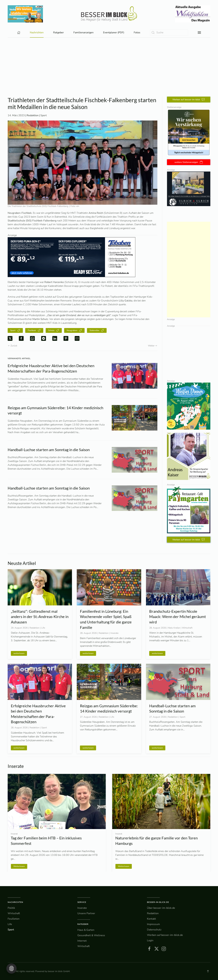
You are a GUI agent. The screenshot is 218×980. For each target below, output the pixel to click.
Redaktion (153, 913)
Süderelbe (94, 330)
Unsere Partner (86, 913)
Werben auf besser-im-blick (186, 99)
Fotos (137, 32)
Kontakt (151, 919)
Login (150, 940)
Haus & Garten (85, 930)
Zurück (14, 345)
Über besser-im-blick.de (161, 908)
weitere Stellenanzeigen (186, 162)
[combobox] (169, 33)
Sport (43, 115)
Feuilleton (13, 919)
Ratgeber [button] (58, 32)
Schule (51, 330)
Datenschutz (154, 929)
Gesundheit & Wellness (91, 935)
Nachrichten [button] (37, 32)
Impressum (153, 924)
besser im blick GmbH (59, 971)
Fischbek (32, 330)
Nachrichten (15, 902)
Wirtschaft (14, 913)
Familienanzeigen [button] (83, 32)
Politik (11, 908)
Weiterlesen (24, 866)
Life (10, 924)
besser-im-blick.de (158, 902)
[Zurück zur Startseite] (109, 13)
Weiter (151, 345)
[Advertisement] (109, 72)
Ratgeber (82, 924)
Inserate (82, 908)
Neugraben (72, 330)
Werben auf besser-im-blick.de (165, 935)
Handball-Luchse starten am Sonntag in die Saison (49, 449)
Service (81, 902)
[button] (199, 32)
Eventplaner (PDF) (113, 32)
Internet (82, 941)
